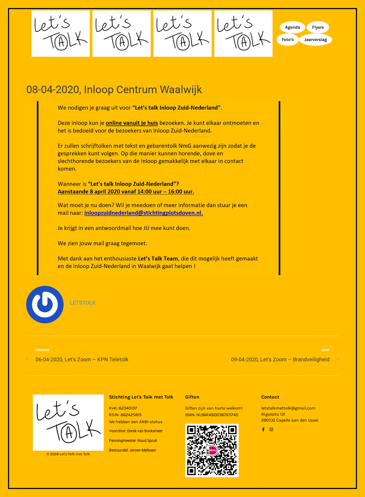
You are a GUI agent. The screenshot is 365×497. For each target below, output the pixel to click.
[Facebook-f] (263, 429)
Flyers (318, 27)
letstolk (83, 302)
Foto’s (288, 39)
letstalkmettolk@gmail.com (288, 408)
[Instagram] (271, 429)
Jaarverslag (315, 39)
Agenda (292, 27)
